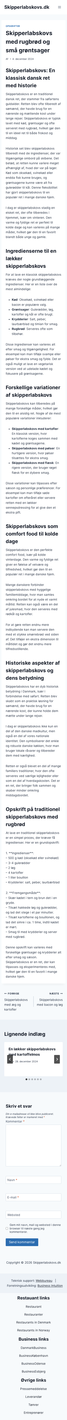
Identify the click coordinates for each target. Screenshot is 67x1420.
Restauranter (33, 1314)
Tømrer (33, 1405)
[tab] (26, 1079)
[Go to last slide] (10, 1059)
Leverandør (33, 1397)
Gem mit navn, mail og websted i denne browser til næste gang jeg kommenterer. (35, 1228)
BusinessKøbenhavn (33, 1355)
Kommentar (15, 1121)
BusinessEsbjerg (33, 1371)
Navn (12, 1180)
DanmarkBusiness (33, 1348)
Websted (13, 1215)
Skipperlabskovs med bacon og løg (50, 999)
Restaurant (33, 1306)
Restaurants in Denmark (33, 1322)
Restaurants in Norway (33, 1330)
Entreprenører (33, 1412)
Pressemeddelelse (33, 1389)
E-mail (13, 1197)
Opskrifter (13, 26)
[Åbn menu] (59, 7)
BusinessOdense (33, 1363)
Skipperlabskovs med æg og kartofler (16, 1001)
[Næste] (57, 1059)
